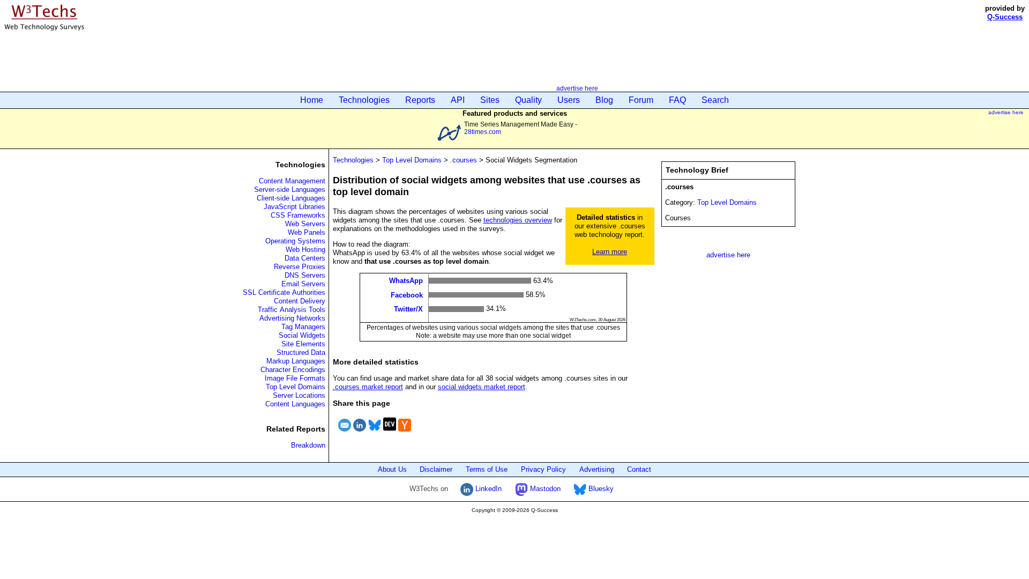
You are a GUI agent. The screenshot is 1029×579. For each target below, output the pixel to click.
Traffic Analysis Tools (291, 310)
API (458, 100)
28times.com (482, 131)
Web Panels (306, 232)
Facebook (407, 295)
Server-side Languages (289, 189)
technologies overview (517, 220)
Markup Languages (295, 361)
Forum (641, 100)
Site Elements (303, 344)
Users (568, 100)
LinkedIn (487, 489)
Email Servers (303, 284)
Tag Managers (303, 327)
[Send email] (344, 433)
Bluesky (600, 489)
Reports (420, 100)
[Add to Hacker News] (404, 433)
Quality (528, 100)
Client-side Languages (291, 198)
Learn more (609, 252)
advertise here (577, 88)
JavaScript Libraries (294, 207)
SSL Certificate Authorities (284, 292)
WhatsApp (406, 281)
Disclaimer (436, 469)
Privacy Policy (543, 469)
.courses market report (368, 387)
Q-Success (1005, 17)
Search (715, 100)
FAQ (677, 100)
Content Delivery (299, 301)
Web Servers (305, 224)
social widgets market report (481, 387)
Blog (604, 100)
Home (311, 100)
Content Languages (295, 404)
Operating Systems (295, 241)
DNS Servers (305, 275)
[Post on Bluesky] (374, 433)
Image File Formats (295, 378)
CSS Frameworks (298, 215)
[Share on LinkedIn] (359, 433)
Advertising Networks (292, 318)
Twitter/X (408, 309)
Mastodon (544, 489)
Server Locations (299, 395)
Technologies (364, 100)
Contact (639, 469)
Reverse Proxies (299, 267)
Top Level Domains (295, 387)
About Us (392, 469)
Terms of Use (487, 469)
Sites (489, 100)
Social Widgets (302, 335)
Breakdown (308, 445)
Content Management (292, 181)
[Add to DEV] (389, 433)
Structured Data (301, 352)
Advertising (596, 469)
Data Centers (305, 258)
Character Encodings (292, 370)
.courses (463, 160)
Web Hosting (305, 250)
